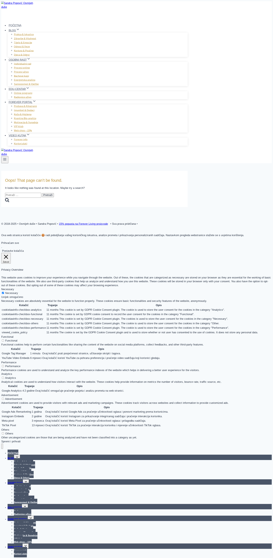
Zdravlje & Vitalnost (25, 38)
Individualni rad (22, 63)
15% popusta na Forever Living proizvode (83, 223)
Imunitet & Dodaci (24, 110)
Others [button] (5, 429)
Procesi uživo (21, 71)
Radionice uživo (22, 96)
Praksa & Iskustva (24, 34)
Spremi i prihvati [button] (11, 441)
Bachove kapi (21, 75)
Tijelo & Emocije (23, 42)
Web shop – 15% (23, 130)
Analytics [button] (6, 373)
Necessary (11, 293)
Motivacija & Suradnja (26, 122)
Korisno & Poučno (24, 50)
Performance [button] (8, 362)
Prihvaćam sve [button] (10, 242)
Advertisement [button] (9, 395)
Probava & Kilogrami (25, 106)
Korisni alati (20, 143)
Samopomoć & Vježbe (26, 83)
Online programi (23, 93)
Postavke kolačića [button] (13, 250)
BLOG (11, 458)
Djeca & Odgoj (22, 54)
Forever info (20, 139)
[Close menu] (2, 446)
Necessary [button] (7, 289)
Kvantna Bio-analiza (25, 118)
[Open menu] (4, 159)
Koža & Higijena (22, 114)
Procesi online (22, 67)
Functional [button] (7, 336)
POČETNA (15, 25)
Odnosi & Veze (22, 46)
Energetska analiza (24, 79)
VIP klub (18, 126)
